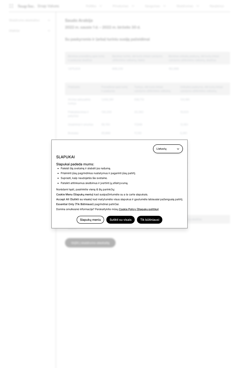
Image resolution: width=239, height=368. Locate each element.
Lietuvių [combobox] (161, 148)
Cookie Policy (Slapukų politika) (139, 209)
